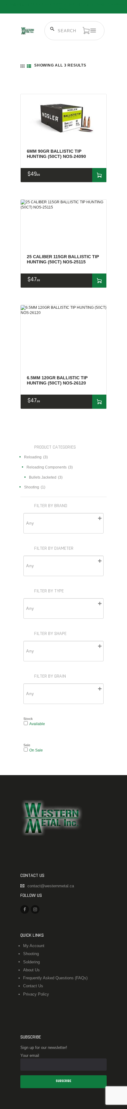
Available (37, 724)
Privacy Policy (36, 994)
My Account (33, 945)
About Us (31, 970)
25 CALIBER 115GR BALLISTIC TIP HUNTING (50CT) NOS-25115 (63, 259)
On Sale (36, 750)
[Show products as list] (29, 66)
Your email (29, 1055)
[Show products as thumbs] (22, 66)
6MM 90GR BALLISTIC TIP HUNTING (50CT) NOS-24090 (56, 154)
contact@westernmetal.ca (50, 886)
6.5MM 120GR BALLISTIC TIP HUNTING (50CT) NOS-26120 (57, 380)
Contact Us (33, 986)
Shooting (31, 953)
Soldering (31, 962)
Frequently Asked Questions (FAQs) (55, 978)
